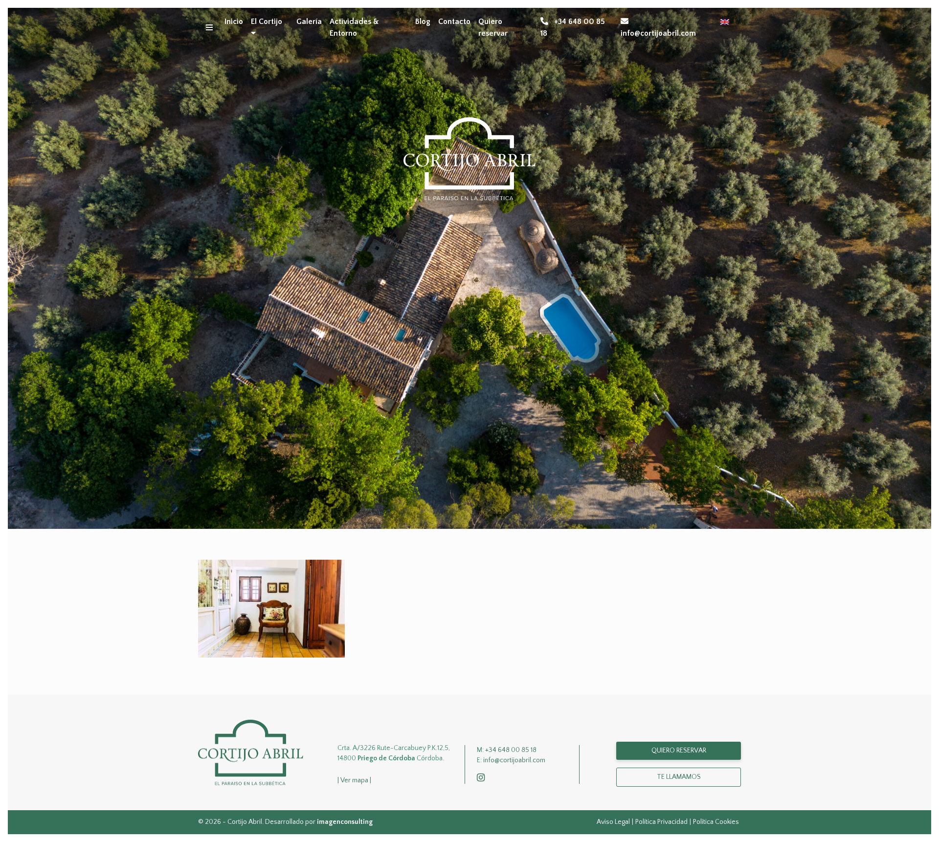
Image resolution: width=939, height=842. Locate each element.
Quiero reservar (493, 27)
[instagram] (483, 778)
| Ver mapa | (354, 780)
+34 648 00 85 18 (572, 27)
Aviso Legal (613, 822)
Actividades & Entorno (354, 27)
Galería (309, 21)
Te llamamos (679, 777)
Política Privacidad (661, 822)
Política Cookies (716, 822)
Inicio (233, 21)
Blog (422, 21)
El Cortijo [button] (266, 21)
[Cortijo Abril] (250, 752)
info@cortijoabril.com (658, 33)
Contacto (454, 21)
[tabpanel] (469, 268)
